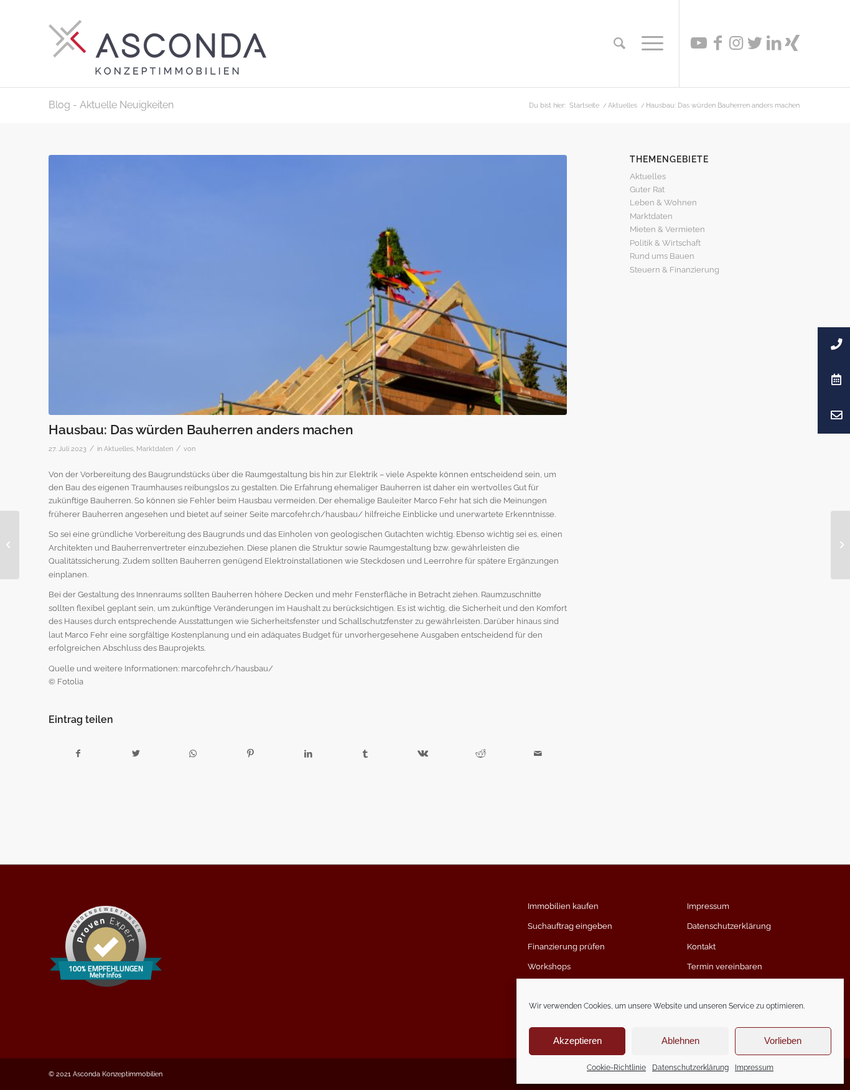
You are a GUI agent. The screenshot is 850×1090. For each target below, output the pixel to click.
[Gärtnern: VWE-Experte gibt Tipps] (840, 545)
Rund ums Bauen (662, 256)
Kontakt (701, 946)
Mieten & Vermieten (667, 229)
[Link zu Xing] (792, 43)
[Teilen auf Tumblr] (365, 754)
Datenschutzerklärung (690, 1067)
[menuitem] (619, 43)
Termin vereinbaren (724, 966)
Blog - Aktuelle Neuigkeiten (111, 105)
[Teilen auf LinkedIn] (307, 754)
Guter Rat (647, 189)
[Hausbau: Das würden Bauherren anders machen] (308, 285)
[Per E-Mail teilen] (538, 754)
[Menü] (648, 43)
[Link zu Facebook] (717, 43)
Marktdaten (154, 448)
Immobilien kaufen (563, 906)
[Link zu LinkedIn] (773, 43)
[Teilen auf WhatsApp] (193, 754)
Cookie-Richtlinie (616, 1067)
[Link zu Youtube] (698, 43)
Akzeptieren (577, 1040)
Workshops (549, 966)
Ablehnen (680, 1040)
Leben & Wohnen (663, 202)
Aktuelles (118, 448)
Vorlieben (782, 1040)
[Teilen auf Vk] (423, 754)
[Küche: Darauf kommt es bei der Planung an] (9, 545)
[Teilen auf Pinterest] (250, 754)
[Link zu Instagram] (736, 43)
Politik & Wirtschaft (665, 243)
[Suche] (619, 43)
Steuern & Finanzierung (674, 269)
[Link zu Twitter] (754, 43)
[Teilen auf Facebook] (77, 754)
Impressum (754, 1067)
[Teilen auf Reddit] (480, 754)
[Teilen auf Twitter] (135, 754)
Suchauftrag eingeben (570, 926)
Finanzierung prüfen (566, 946)
